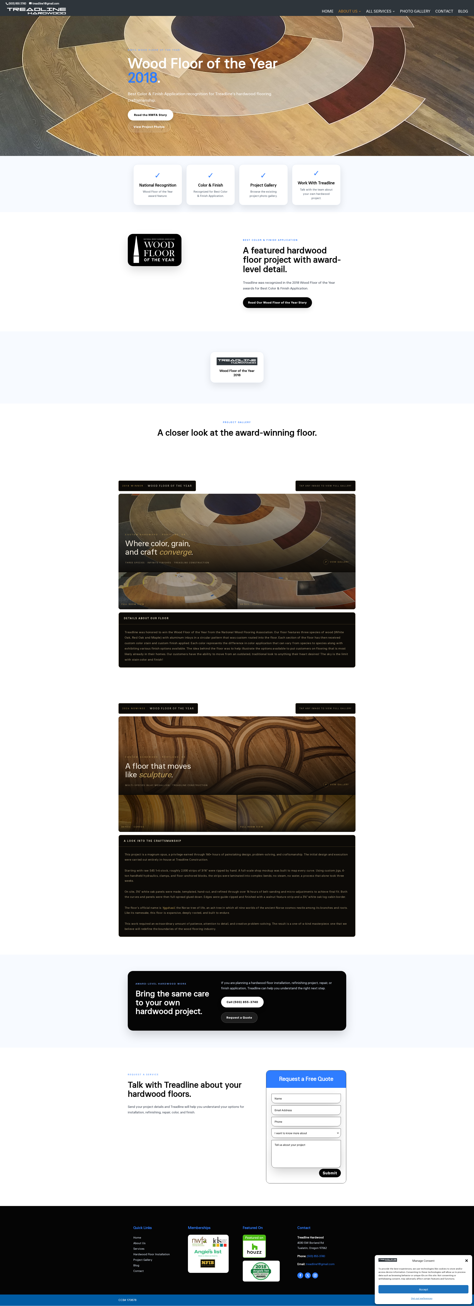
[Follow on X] (308, 1275)
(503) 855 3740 (17, 3)
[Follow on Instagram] (315, 1275)
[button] (466, 1260)
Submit (330, 1173)
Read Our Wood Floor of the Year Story (277, 302)
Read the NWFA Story (150, 115)
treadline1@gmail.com (320, 1264)
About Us (139, 1243)
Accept (423, 1289)
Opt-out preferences (421, 1298)
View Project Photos (149, 127)
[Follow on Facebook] (300, 1275)
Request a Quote (239, 1017)
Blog (463, 12)
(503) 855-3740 (316, 1256)
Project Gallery (142, 1259)
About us (348, 12)
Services (138, 1248)
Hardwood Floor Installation (151, 1254)
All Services (378, 12)
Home (327, 12)
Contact (444, 12)
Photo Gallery (415, 12)
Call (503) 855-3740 (242, 1002)
